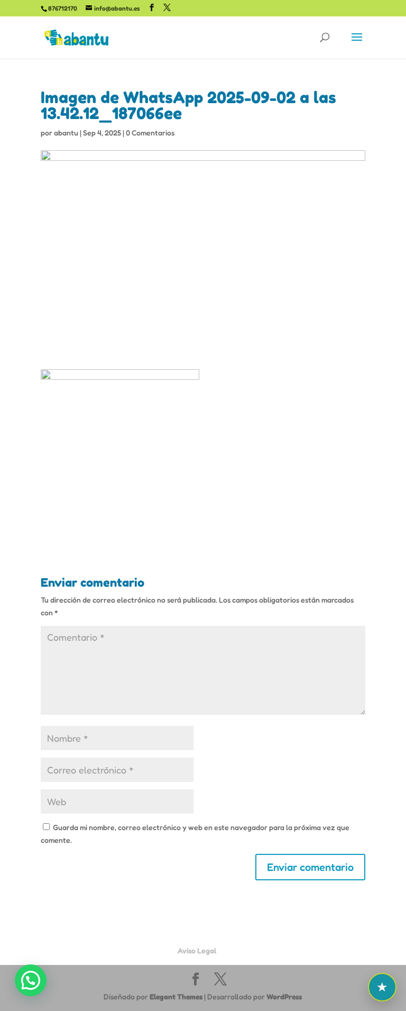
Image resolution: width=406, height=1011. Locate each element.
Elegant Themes (176, 996)
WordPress (284, 996)
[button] (31, 980)
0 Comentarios (150, 132)
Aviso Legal (197, 950)
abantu (66, 132)
